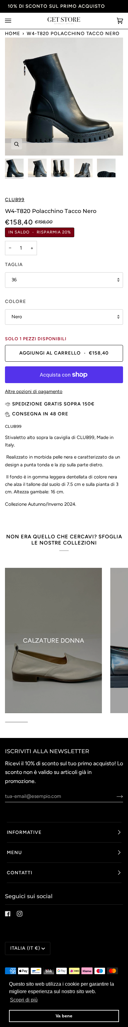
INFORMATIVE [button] (24, 832)
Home (12, 33)
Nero (16, 316)
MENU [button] (14, 852)
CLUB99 (15, 199)
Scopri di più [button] (24, 999)
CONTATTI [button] (19, 872)
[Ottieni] (115, 796)
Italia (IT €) (25, 948)
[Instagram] (19, 913)
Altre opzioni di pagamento (33, 391)
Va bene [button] (64, 1015)
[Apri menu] (14, 21)
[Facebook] (8, 913)
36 (14, 280)
